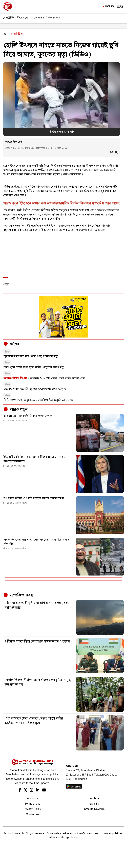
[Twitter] (25, 790)
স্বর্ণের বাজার (38, 18)
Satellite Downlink (94, 809)
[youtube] (44, 790)
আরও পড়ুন (18, 410)
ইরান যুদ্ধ (23, 18)
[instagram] (31, 790)
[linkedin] (37, 790)
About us (32, 798)
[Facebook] (20, 790)
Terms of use (32, 803)
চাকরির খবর (54, 18)
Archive (94, 798)
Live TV (94, 803)
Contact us (32, 814)
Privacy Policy (32, 809)
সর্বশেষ (14, 344)
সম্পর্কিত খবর (21, 595)
